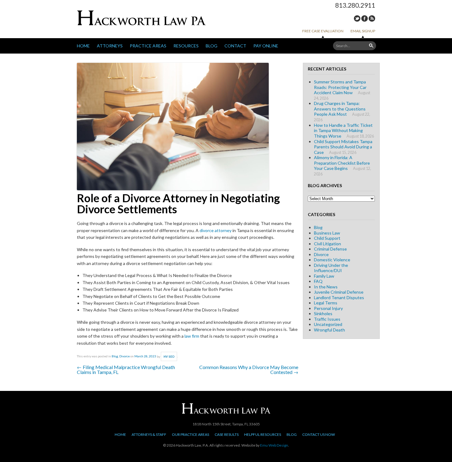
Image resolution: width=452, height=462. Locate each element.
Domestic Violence (332, 259)
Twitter (357, 18)
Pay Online (265, 45)
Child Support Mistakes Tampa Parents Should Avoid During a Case (343, 147)
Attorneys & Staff (149, 434)
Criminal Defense (330, 248)
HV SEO (169, 356)
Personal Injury (328, 308)
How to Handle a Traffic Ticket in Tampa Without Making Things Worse (343, 131)
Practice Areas (148, 45)
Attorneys (110, 45)
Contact (235, 45)
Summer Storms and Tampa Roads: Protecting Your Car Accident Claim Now (340, 87)
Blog (211, 45)
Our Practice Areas (190, 434)
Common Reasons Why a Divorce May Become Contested (248, 369)
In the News (326, 286)
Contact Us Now (318, 434)
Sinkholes (323, 313)
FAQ (318, 281)
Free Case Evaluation (322, 31)
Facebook (364, 18)
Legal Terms (325, 302)
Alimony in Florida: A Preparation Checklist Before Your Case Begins (342, 163)
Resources (186, 45)
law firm (191, 336)
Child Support (327, 238)
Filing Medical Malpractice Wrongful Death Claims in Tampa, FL (126, 369)
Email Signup (363, 31)
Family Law (324, 276)
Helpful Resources (262, 434)
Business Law (327, 232)
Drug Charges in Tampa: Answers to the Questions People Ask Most (340, 109)
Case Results (227, 434)
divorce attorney (216, 230)
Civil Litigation (327, 243)
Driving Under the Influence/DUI (331, 268)
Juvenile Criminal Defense (338, 292)
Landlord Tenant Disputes (339, 297)
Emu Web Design (274, 445)
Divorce (124, 356)
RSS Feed (372, 18)
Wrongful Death (329, 329)
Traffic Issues (327, 319)
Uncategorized (328, 324)
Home (83, 45)
